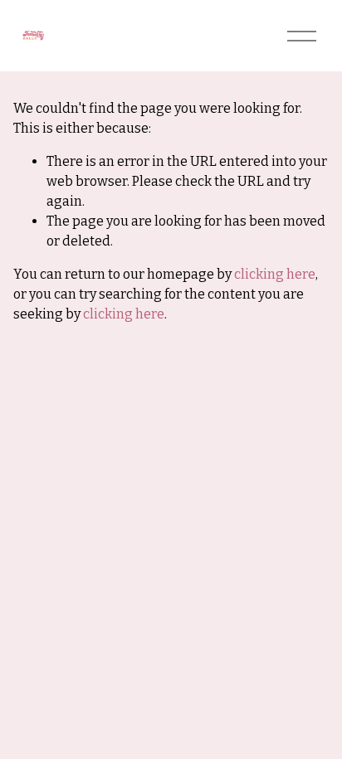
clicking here (274, 274)
